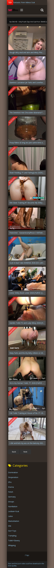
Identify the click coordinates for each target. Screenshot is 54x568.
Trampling (12, 535)
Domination (13, 472)
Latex (10, 516)
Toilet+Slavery (14, 540)
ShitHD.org (13, 10)
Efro (10, 482)
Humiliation (12, 506)
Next (25, 452)
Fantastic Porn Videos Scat (24, 2)
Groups (11, 501)
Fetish (10, 492)
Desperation (13, 477)
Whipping (12, 545)
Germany (12, 497)
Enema (11, 487)
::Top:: (27, 555)
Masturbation (13, 521)
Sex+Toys (12, 531)
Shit (9, 526)
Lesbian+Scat (13, 511)
